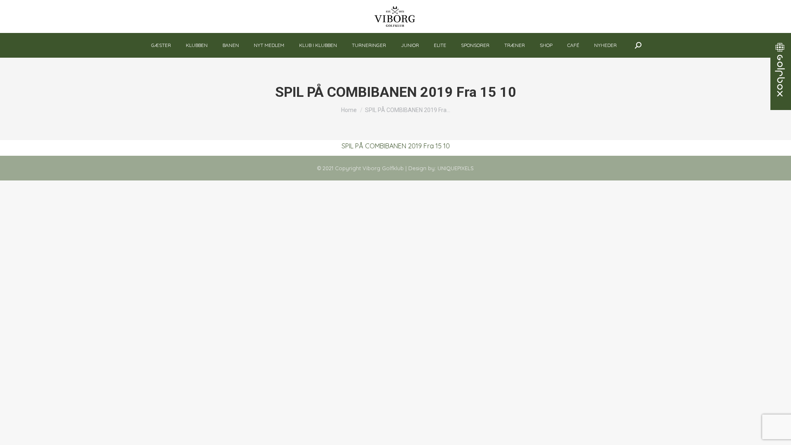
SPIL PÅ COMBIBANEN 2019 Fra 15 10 (396, 146)
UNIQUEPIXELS (456, 168)
